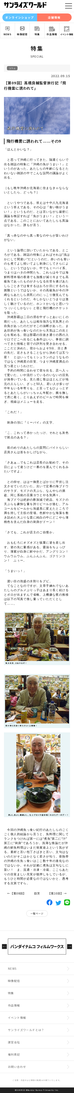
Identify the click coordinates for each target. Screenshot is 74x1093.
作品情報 (52, 34)
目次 (37, 893)
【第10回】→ (58, 893)
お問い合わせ (17, 1067)
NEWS (8, 34)
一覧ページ (37, 913)
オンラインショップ (19, 17)
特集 (37, 34)
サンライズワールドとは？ (26, 1030)
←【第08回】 (16, 893)
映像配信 (22, 34)
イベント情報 (66, 34)
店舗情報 (54, 17)
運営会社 (14, 1042)
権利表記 (14, 1054)
